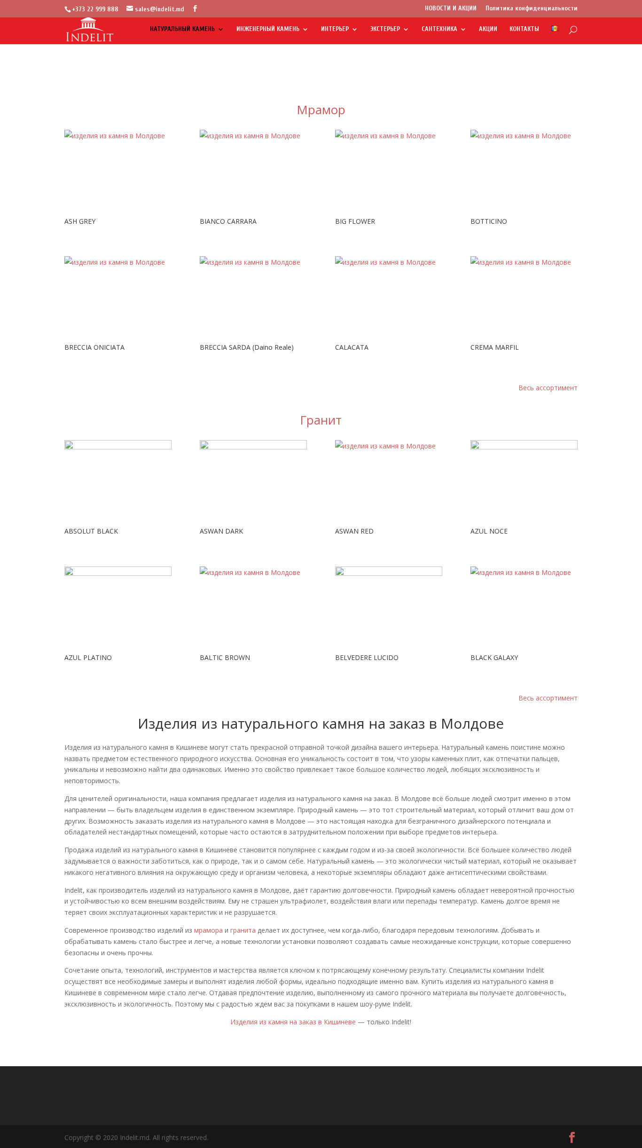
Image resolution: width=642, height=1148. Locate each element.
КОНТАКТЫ (524, 29)
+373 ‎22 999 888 (95, 9)
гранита (243, 930)
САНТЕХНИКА (439, 29)
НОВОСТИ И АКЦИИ (451, 8)
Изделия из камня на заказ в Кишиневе (293, 1021)
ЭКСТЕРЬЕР (385, 29)
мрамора (208, 930)
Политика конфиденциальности (531, 8)
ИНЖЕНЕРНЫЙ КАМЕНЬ (267, 29)
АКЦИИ (488, 29)
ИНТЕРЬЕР (335, 29)
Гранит (321, 419)
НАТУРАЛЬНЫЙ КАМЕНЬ (182, 29)
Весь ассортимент (548, 387)
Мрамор (321, 109)
